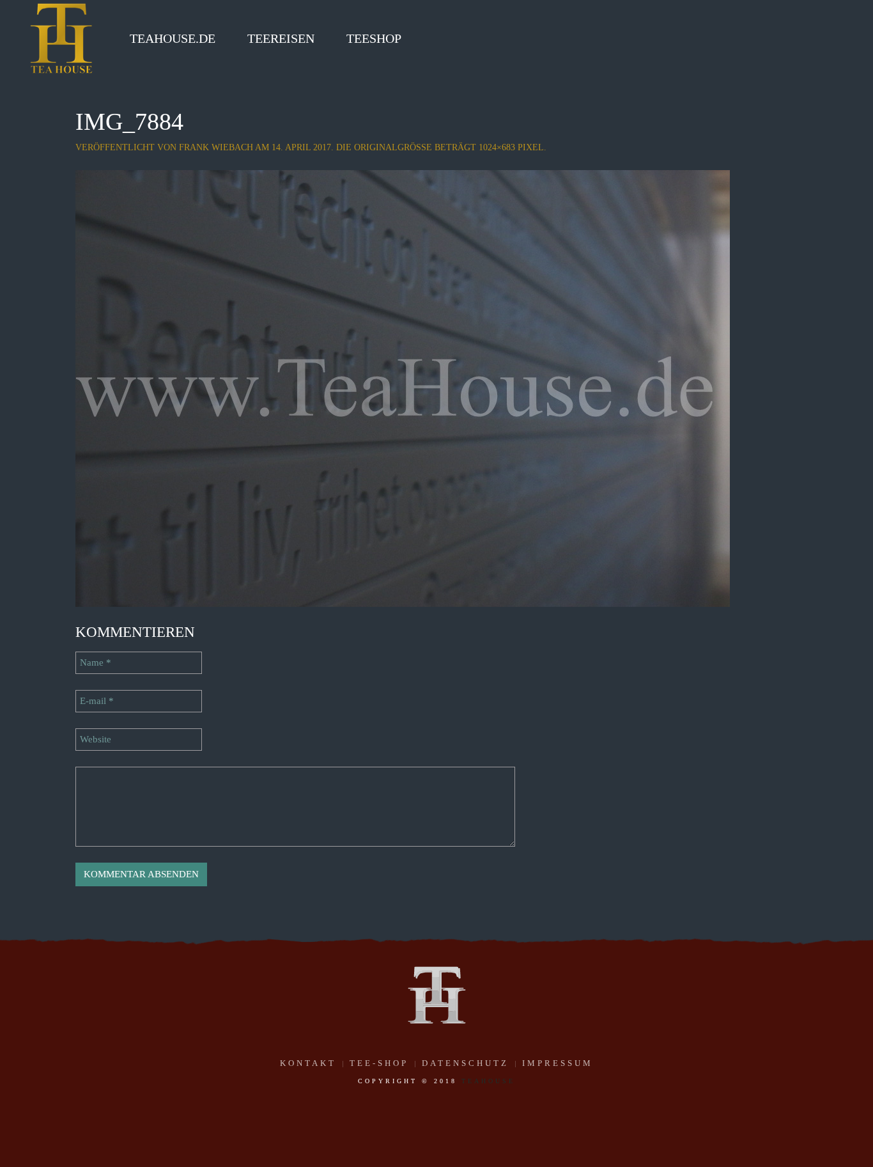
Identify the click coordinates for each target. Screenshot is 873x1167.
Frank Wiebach (216, 147)
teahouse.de (172, 38)
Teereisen (280, 38)
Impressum (557, 1063)
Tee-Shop (379, 1063)
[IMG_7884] (402, 387)
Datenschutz (465, 1063)
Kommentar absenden (141, 874)
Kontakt (308, 1063)
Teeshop (373, 38)
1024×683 (497, 147)
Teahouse (488, 1081)
